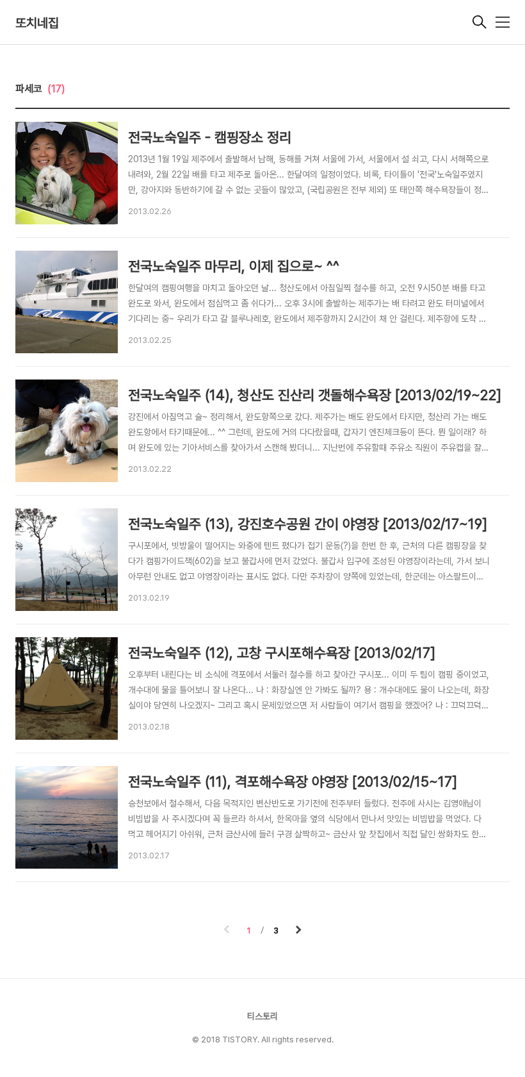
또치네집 (37, 23)
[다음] (298, 931)
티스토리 (262, 1016)
